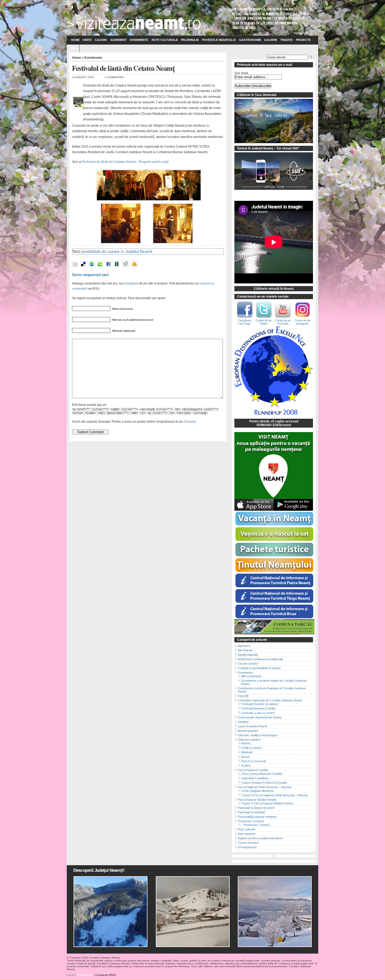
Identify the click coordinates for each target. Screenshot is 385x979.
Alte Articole (245, 650)
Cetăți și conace (251, 747)
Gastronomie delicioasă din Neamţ (259, 717)
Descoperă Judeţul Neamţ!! (98, 870)
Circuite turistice (248, 663)
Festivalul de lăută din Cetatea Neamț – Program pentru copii (125, 162)
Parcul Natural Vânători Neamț (257, 799)
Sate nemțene (246, 833)
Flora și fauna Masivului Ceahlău (261, 773)
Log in (70, 974)
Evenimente (139, 39)
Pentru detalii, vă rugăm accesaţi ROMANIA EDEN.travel (273, 423)
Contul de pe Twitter (264, 322)
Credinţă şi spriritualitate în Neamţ (259, 668)
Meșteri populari (248, 730)
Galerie (270, 39)
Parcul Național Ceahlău (253, 770)
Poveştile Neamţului (219, 39)
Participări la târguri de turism (256, 807)
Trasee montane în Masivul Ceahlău (264, 782)
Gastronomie (250, 39)
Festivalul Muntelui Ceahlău (258, 708)
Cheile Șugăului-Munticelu (257, 790)
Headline (243, 721)
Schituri (246, 765)
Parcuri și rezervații (253, 761)
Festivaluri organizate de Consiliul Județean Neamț (270, 700)
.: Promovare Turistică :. (256, 824)
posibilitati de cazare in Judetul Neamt (116, 251)
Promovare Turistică (251, 821)
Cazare (101, 39)
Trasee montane (248, 842)
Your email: (241, 72)
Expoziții (243, 695)
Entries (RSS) (85, 974)
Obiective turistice (249, 739)
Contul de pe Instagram (302, 322)
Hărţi (87, 39)
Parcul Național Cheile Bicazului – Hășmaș (265, 787)
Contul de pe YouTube (283, 322)
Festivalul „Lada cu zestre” (258, 712)
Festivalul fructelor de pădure (259, 704)
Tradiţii (286, 39)
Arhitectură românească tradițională (260, 659)
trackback (131, 283)
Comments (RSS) (105, 974)
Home (75, 39)
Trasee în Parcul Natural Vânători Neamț (267, 803)
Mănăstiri (247, 752)
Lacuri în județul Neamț (252, 726)
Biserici (245, 743)
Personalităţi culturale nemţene (257, 816)
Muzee (245, 756)
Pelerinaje (190, 39)
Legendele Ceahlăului (254, 778)
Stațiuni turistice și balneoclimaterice (260, 838)
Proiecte (303, 39)
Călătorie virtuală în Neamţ (274, 289)
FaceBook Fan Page (244, 322)
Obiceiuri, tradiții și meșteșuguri (257, 735)
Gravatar (190, 421)
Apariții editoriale (248, 654)
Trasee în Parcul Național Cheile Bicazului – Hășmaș (274, 795)
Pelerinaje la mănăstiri (251, 812)
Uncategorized (247, 847)
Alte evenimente (251, 676)
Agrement (118, 39)
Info (74, 48)
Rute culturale (165, 39)
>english (301, 33)
